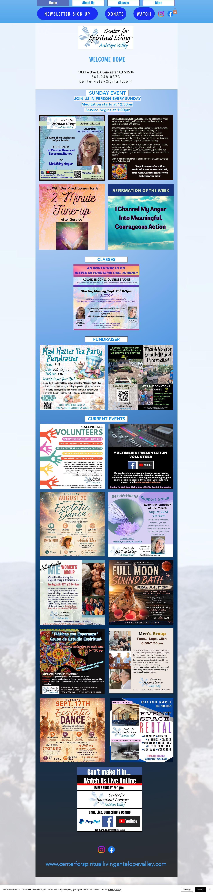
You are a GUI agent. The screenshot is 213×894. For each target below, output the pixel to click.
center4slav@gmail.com (105, 82)
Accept (200, 889)
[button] (88, 3)
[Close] (209, 889)
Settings (187, 889)
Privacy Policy (114, 889)
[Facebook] (170, 14)
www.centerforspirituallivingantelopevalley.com (106, 863)
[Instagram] (161, 14)
